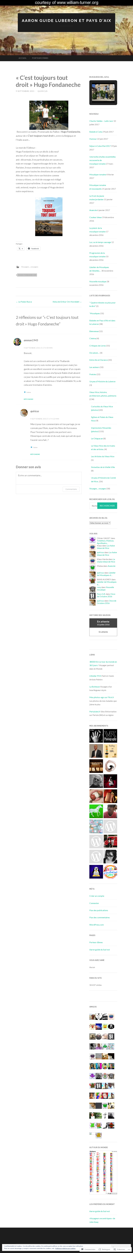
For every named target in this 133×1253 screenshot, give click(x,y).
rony (99, 587)
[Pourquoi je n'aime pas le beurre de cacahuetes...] (96, 796)
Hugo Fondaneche (27, 275)
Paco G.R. (101, 594)
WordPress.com (96, 924)
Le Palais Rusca (24, 301)
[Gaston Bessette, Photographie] (96, 781)
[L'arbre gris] (110, 857)
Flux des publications (98, 910)
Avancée (93, 210)
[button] (97, 95)
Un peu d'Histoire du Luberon (102, 381)
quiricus (43, 91)
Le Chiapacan (97, 438)
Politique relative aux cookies (65, 1248)
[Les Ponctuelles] (110, 842)
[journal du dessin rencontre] (110, 766)
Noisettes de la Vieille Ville (103, 467)
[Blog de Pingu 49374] (96, 872)
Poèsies (92, 374)
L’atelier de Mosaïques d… (106, 573)
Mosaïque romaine (97, 174)
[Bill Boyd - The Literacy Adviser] (96, 751)
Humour (93, 139)
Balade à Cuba (95, 131)
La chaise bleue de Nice (106, 546)
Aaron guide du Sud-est (99, 949)
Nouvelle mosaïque (97, 281)
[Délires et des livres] (110, 751)
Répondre (28, 399)
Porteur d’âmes (40, 58)
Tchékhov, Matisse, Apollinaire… (105, 541)
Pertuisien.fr (94, 711)
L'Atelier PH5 (95, 676)
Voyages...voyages (29, 267)
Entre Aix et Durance (98, 360)
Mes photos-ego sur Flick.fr (101, 697)
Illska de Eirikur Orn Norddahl (67, 301)
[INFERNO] (96, 766)
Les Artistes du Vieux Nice (102, 456)
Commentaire (71, 489)
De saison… (94, 352)
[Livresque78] (96, 827)
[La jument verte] (96, 812)
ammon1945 (31, 340)
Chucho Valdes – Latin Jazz (101, 121)
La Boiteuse (94, 686)
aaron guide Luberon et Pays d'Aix (66, 20)
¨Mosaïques (94, 313)
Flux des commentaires (99, 917)
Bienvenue (94, 331)
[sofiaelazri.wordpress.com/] (110, 827)
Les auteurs (94, 367)
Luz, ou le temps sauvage (100, 242)
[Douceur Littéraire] (110, 796)
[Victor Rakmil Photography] (110, 736)
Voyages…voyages (97, 488)
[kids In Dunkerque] (110, 872)
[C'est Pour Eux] (96, 857)
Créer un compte (96, 896)
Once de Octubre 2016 (106, 595)
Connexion (94, 903)
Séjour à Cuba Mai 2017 (100, 146)
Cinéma (92, 338)
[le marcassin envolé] (96, 736)
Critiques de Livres (97, 345)
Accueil (22, 58)
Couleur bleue (95, 217)
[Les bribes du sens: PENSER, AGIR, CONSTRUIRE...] (110, 812)
